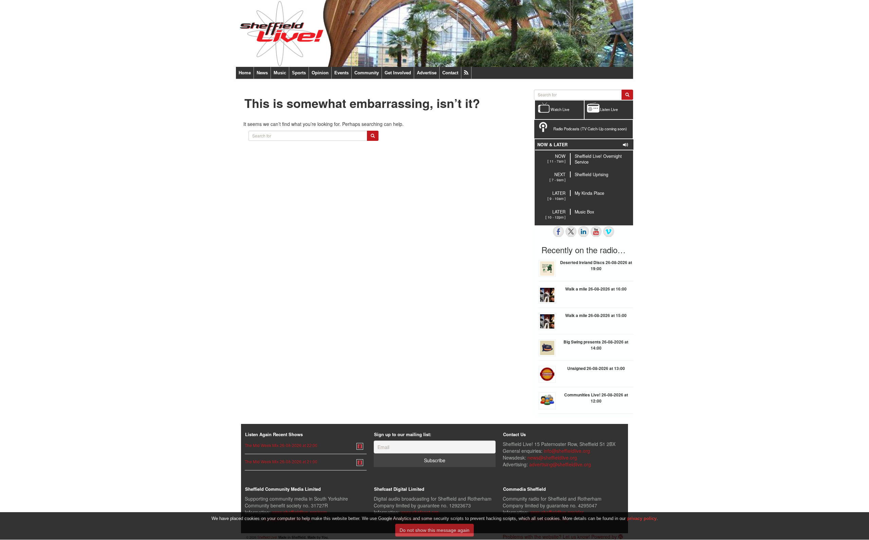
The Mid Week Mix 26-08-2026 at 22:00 (281, 445)
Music (280, 72)
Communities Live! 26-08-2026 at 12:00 (596, 398)
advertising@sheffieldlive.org (560, 464)
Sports (299, 72)
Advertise (427, 72)
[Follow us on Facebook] (558, 231)
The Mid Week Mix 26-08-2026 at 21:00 (281, 461)
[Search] (372, 136)
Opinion (320, 72)
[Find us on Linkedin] (583, 231)
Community (366, 72)
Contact (450, 72)
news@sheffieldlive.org (552, 457)
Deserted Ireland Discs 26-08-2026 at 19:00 (596, 265)
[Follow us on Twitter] (571, 231)
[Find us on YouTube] (596, 231)
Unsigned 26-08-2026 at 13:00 (596, 368)
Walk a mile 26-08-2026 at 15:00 (596, 315)
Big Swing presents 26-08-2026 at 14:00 (595, 345)
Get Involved (398, 72)
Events (341, 72)
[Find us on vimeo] (608, 231)
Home (245, 72)
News (262, 72)
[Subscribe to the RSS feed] (466, 73)
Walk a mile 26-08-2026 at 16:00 (596, 289)
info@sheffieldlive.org (567, 450)
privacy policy (642, 518)
